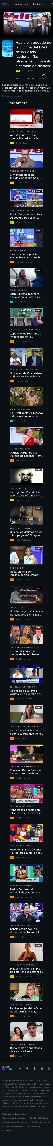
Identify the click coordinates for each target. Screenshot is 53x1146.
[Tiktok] (27, 1068)
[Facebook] (20, 1068)
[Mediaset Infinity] (5, 4)
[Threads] (34, 1068)
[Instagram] (42, 1068)
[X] (49, 1068)
